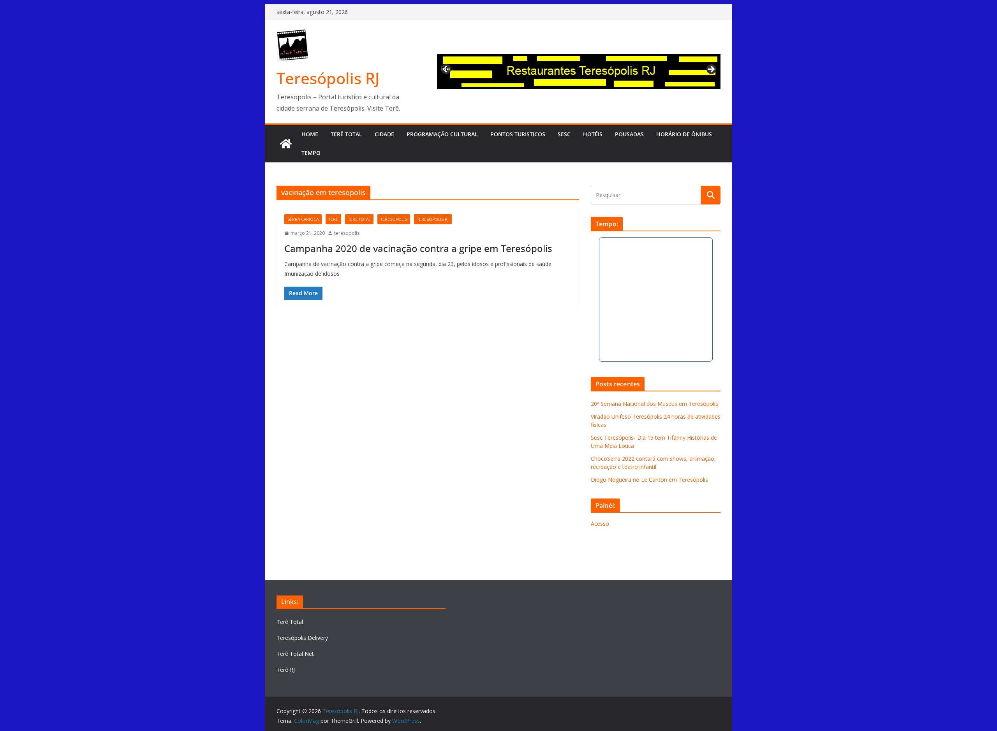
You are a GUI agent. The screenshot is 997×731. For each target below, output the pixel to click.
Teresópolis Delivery (302, 637)
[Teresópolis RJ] (286, 143)
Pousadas (629, 134)
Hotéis (592, 134)
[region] (578, 71)
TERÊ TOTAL (346, 134)
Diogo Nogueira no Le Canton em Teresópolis (649, 479)
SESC (564, 134)
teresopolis (393, 219)
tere (333, 219)
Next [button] (711, 70)
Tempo (311, 153)
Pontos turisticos (517, 134)
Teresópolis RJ (328, 78)
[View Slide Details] (578, 71)
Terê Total (290, 621)
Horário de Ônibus (684, 134)
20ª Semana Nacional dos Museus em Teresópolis (654, 403)
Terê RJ (286, 669)
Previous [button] (447, 68)
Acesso (600, 523)
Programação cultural (442, 134)
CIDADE (384, 134)
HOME (309, 134)
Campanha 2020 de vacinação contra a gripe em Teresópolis (418, 248)
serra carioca (303, 219)
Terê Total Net (295, 653)
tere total (359, 219)
